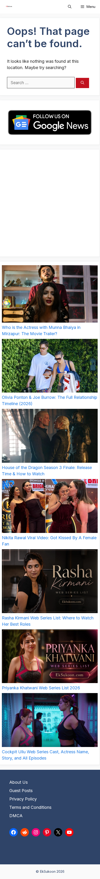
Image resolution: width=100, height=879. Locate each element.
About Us (18, 782)
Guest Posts (21, 790)
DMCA (16, 815)
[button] (69, 6)
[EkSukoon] (9, 6)
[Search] (82, 83)
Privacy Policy (23, 798)
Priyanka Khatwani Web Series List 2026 (41, 687)
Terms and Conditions (30, 807)
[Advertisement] (50, 203)
